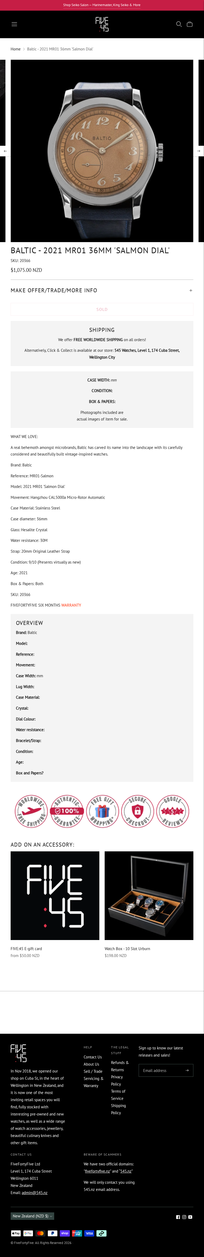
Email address (154, 1064)
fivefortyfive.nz (97, 1171)
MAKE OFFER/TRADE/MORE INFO (54, 290)
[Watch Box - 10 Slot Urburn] (149, 895)
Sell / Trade (93, 1071)
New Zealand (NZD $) (30, 1216)
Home (16, 49)
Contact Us (93, 1056)
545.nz (125, 1171)
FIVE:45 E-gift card (26, 948)
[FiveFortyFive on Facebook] (178, 1217)
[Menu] (14, 24)
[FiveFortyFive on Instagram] (184, 1217)
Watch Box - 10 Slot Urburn (127, 948)
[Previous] (5, 151)
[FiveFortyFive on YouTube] (190, 1217)
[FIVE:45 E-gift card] (55, 895)
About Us (91, 1064)
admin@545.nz (35, 1192)
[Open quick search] (179, 24)
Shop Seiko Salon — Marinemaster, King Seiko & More (102, 5)
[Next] (198, 151)
